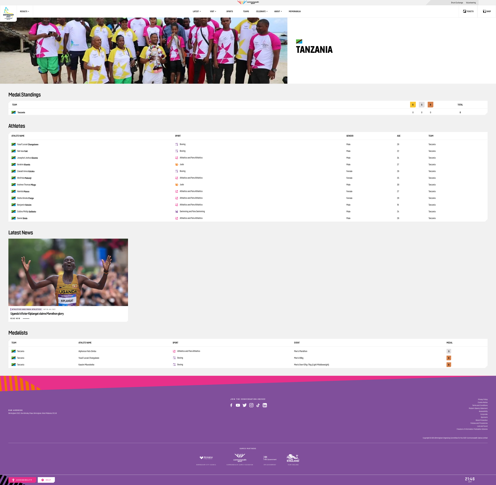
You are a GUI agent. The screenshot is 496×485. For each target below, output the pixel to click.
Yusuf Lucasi (27, 144)
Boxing (182, 144)
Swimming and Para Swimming (192, 211)
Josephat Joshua (27, 157)
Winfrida (24, 178)
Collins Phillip (26, 211)
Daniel (22, 218)
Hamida (23, 191)
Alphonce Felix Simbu (87, 351)
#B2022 (262, 399)
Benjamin (24, 204)
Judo (182, 164)
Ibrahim (23, 164)
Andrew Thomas (26, 184)
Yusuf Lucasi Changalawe (89, 358)
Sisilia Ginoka (25, 198)
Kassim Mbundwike (86, 364)
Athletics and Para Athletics (191, 157)
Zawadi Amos (25, 171)
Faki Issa (22, 151)
